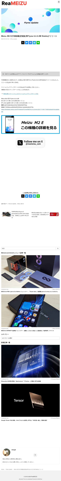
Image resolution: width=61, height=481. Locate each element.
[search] (58, 248)
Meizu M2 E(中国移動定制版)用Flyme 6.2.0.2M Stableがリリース (28, 469)
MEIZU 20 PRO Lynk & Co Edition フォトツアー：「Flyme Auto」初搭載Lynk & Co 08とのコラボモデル (29, 291)
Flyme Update (14, 39)
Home (2, 469)
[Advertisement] (30, 58)
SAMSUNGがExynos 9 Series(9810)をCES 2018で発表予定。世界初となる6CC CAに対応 (20, 214)
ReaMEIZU (34, 476)
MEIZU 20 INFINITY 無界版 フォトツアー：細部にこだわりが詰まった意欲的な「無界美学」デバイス (27, 330)
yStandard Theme (22, 479)
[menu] (59, 2)
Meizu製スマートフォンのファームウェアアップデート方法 (20, 94)
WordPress (40, 479)
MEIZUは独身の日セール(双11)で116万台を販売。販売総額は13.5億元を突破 (40, 214)
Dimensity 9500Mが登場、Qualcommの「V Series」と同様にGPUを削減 (21, 381)
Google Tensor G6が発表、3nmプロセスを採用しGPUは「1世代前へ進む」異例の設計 (24, 420)
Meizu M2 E (20, 203)
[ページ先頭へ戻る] (35, 455)
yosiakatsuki (30, 479)
